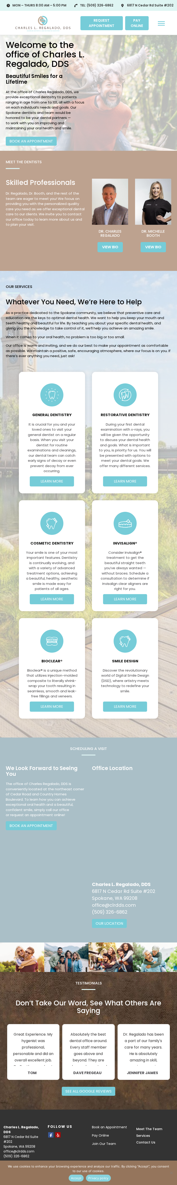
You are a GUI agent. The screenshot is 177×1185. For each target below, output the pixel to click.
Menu (162, 23)
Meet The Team (149, 1129)
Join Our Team (104, 1143)
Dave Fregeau (87, 1073)
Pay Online (100, 1135)
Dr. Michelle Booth (153, 233)
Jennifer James (142, 1073)
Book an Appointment (109, 1127)
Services (143, 1135)
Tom (32, 1073)
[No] (171, 1172)
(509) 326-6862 (100, 5)
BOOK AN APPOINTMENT (31, 141)
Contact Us (145, 1142)
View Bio (110, 247)
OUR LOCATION (109, 923)
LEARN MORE (52, 481)
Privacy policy (98, 1178)
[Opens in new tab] (50, 1135)
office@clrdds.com (114, 905)
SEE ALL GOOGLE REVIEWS (88, 1091)
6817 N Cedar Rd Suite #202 (150, 5)
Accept (76, 1178)
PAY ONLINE (137, 23)
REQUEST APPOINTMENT (101, 23)
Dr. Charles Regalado (110, 233)
